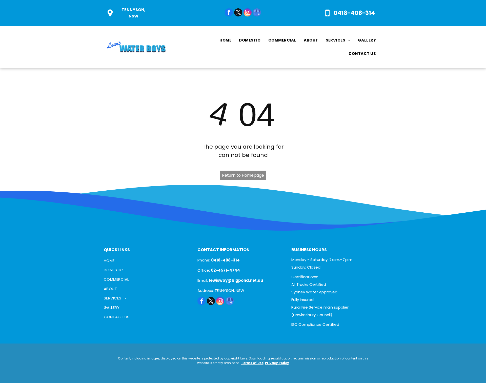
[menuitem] (225, 40)
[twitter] (238, 13)
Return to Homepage (243, 175)
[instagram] (248, 13)
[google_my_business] (257, 13)
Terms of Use (252, 363)
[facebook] (229, 13)
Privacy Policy (277, 363)
